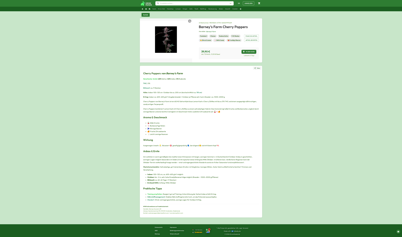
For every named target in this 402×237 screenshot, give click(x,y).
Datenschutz (158, 227)
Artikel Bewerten (251, 40)
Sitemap (157, 234)
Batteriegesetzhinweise (177, 230)
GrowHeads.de (235, 234)
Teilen (258, 68)
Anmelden (249, 3)
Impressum (173, 227)
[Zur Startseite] (146, 3)
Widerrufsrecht (174, 234)
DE (239, 3)
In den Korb (250, 52)
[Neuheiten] (146, 9)
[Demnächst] (149, 9)
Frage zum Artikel (251, 36)
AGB (156, 230)
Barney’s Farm (211, 31)
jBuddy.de (237, 231)
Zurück (145, 15)
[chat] (398, 232)
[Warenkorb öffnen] (259, 3)
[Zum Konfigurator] (240, 9)
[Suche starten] (230, 3)
